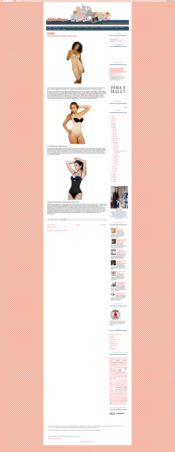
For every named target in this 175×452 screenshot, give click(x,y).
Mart (113, 168)
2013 (112, 181)
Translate (120, 41)
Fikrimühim (123, 373)
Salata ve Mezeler (114, 345)
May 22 (115, 147)
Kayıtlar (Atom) (54, 227)
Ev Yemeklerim (118, 372)
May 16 (115, 158)
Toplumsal (122, 27)
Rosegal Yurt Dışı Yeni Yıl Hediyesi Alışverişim (120, 293)
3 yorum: (56, 219)
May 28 (115, 143)
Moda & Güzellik (114, 383)
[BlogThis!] (61, 219)
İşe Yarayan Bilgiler (114, 401)
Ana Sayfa (49, 27)
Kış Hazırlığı (112, 341)
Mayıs (113, 142)
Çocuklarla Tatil (122, 397)
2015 (112, 177)
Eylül (113, 134)
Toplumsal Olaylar (114, 390)
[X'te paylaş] (63, 219)
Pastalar (123, 383)
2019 (112, 125)
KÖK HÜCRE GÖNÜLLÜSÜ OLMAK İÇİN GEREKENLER (118, 379)
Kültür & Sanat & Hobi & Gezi (106, 27)
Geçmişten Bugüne (123, 375)
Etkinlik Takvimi (56, 29)
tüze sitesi (117, 394)
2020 (112, 123)
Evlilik (117, 373)
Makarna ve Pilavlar (114, 343)
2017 (112, 174)
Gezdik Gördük (113, 375)
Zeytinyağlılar (113, 348)
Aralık (113, 129)
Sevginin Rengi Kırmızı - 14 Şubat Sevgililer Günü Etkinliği (121, 283)
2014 (112, 179)
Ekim (113, 132)
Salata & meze (118, 384)
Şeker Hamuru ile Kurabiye (118, 403)
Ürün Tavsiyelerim (122, 398)
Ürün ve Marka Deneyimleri (69, 27)
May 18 (115, 154)
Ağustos (114, 136)
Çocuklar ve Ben (57, 27)
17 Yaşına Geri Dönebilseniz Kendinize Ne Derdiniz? (122, 251)
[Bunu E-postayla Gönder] (60, 219)
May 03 (115, 161)
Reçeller (111, 384)
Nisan (113, 166)
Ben (111, 361)
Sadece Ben (79, 27)
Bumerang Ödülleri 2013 (120, 364)
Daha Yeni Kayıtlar (51, 224)
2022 (112, 120)
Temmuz (114, 138)
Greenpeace (113, 376)
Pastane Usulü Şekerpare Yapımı (120, 229)
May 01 (115, 163)
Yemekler (49, 29)
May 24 (115, 145)
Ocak (113, 171)
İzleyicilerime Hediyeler (118, 400)
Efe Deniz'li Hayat (119, 367)
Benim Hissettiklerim (118, 361)
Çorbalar (111, 336)
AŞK (126, 357)
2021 (112, 121)
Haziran (114, 140)
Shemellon (91, 441)
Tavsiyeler (119, 387)
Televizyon (111, 389)
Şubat (113, 169)
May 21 (115, 149)
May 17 (115, 156)
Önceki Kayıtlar (103, 224)
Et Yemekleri (112, 337)
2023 (112, 118)
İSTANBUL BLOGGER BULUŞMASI (121, 261)
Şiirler (123, 404)
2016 (112, 176)
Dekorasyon (112, 365)
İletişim (63, 29)
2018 (112, 127)
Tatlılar (111, 346)
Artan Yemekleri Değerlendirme (116, 357)
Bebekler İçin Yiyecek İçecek (116, 334)
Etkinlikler (86, 27)
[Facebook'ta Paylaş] (64, 219)
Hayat (111, 378)
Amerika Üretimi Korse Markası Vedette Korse (62, 36)
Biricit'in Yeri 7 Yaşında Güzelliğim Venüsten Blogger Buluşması (121, 240)
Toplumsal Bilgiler (119, 389)
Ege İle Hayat (116, 369)
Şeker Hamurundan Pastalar (115, 404)
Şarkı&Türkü (123, 401)
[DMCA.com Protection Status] (55, 438)
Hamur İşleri (112, 339)
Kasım (113, 131)
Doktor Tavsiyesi (119, 365)
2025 (112, 116)
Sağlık (116, 27)
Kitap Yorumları (94, 27)
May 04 (115, 160)
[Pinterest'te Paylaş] (65, 219)
